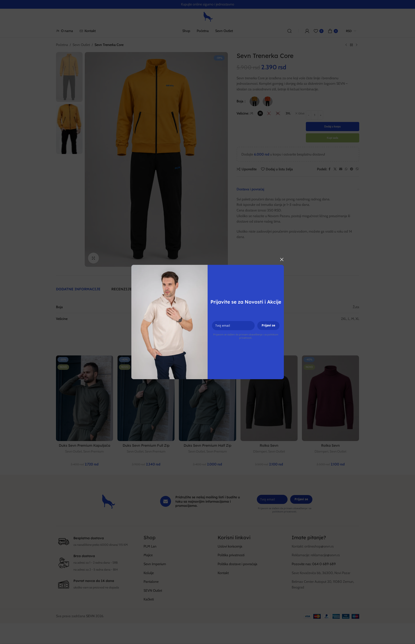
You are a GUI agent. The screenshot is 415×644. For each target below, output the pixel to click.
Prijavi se (268, 325)
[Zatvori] (281, 259)
